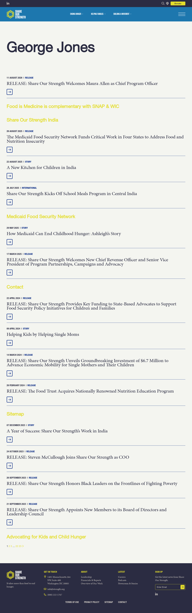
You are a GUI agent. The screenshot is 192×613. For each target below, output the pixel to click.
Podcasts (122, 580)
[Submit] (183, 587)
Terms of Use (72, 602)
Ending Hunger (75, 14)
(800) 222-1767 (54, 594)
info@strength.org (56, 589)
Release (29, 77)
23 (20, 546)
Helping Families (97, 14)
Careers (122, 577)
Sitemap (108, 602)
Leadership (86, 577)
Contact (122, 602)
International (29, 187)
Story (28, 161)
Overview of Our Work (92, 583)
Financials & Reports (91, 580)
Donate (177, 3)
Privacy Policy (91, 602)
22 (17, 546)
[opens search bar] (163, 3)
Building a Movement (121, 14)
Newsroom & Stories (128, 583)
